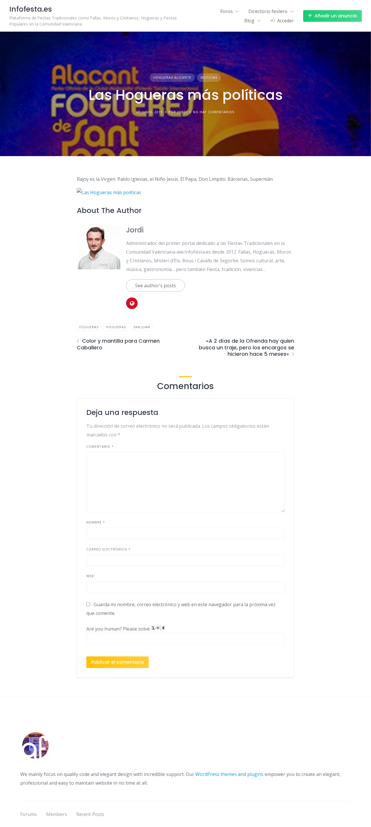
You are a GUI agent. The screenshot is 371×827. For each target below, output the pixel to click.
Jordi (134, 230)
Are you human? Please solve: (119, 629)
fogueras (89, 327)
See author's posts (155, 285)
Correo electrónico (108, 549)
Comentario (100, 446)
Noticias (209, 77)
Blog (249, 20)
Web (90, 576)
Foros (226, 11)
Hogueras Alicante (172, 77)
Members (56, 814)
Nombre (95, 522)
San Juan (141, 327)
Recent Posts (90, 814)
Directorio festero (268, 11)
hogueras (116, 327)
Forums (28, 814)
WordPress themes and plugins (229, 774)
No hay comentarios (213, 112)
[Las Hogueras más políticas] (109, 192)
